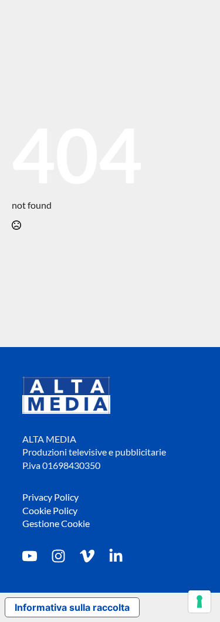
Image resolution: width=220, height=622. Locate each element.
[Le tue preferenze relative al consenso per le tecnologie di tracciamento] (199, 601)
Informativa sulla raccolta (72, 607)
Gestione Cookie (56, 523)
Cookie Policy (49, 510)
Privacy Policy (50, 496)
